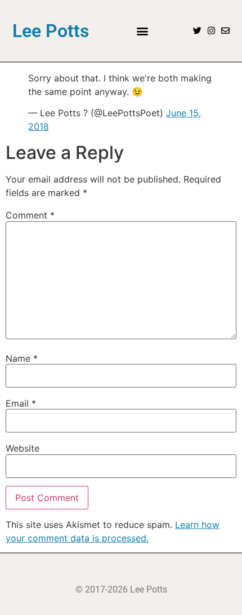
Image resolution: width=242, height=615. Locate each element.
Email (21, 403)
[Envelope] (225, 30)
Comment (30, 215)
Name (22, 358)
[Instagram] (211, 30)
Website (22, 448)
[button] (142, 30)
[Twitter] (197, 30)
